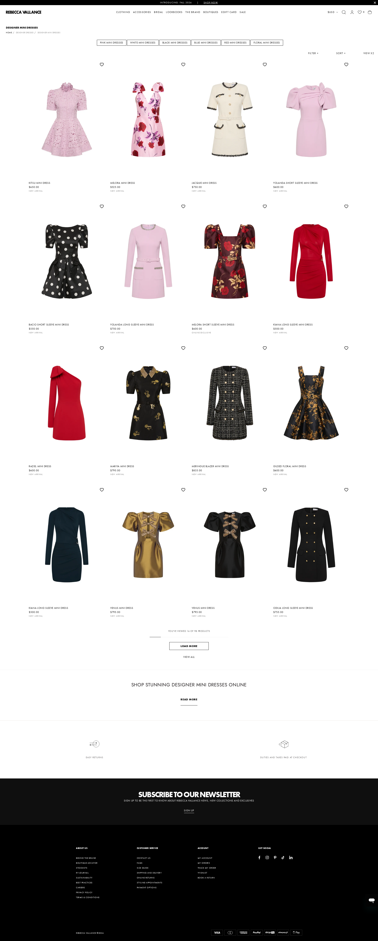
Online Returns (146, 877)
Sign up (189, 810)
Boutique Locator (87, 863)
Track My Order (207, 867)
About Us (81, 848)
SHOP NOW (211, 2)
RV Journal (82, 872)
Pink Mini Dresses (111, 42)
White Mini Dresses (143, 42)
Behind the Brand (86, 858)
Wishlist (202, 872)
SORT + (341, 53)
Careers (80, 887)
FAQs (140, 863)
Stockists (81, 867)
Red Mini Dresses (235, 42)
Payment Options (147, 887)
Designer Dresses (25, 32)
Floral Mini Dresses (267, 42)
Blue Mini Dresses (206, 42)
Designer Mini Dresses (49, 32)
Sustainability (84, 877)
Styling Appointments (149, 882)
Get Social (264, 848)
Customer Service (147, 848)
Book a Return (206, 877)
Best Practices (84, 882)
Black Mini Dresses (175, 42)
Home (9, 32)
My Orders (204, 863)
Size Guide (142, 867)
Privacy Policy (84, 892)
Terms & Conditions (88, 897)
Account (203, 848)
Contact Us (144, 858)
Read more (189, 699)
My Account (205, 858)
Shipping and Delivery (149, 872)
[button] (344, 12)
